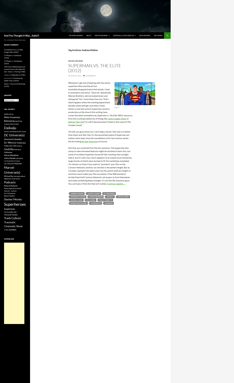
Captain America (9, 124)
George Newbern (96, 197)
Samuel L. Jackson (10, 191)
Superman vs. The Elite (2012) (94, 68)
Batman (8, 120)
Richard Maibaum (11, 186)
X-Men (6, 230)
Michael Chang (77, 200)
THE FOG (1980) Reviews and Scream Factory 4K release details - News (14, 69)
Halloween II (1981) (18, 75)
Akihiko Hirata (9, 114)
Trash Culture (12, 218)
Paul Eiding (90, 200)
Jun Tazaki (7, 161)
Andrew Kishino (77, 193)
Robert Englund (9, 188)
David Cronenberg (10, 131)
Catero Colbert (93, 193)
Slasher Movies (13, 199)
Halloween (8, 152)
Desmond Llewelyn (13, 139)
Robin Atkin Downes (79, 203)
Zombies (12, 229)
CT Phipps (7, 55)
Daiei (17, 124)
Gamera (19, 146)
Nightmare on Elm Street (12, 179)
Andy (6, 84)
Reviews (79, 61)
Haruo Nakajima (11, 155)
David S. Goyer (21, 131)
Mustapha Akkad (19, 176)
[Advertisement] (14, 283)
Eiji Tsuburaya (19, 142)
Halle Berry (17, 149)
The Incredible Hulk (10, 212)
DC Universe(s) (109, 193)
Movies (71, 61)
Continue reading (116, 183)
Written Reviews (101, 35)
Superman (109, 203)
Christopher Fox (10, 50)
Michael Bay (9, 176)
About (88, 35)
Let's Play (7, 164)
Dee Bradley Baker (78, 197)
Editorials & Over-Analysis (123, 35)
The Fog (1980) (19, 72)
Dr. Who (8, 142)
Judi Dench (19, 158)
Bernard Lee (17, 121)
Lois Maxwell (16, 163)
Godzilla (9, 149)
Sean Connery (9, 196)
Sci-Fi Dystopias (9, 193)
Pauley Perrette (105, 200)
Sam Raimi (17, 188)
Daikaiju (10, 128)
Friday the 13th (10, 146)
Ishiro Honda (9, 158)
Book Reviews (144, 35)
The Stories (158, 35)
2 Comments (90, 76)
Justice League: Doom (117, 118)
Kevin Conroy (15, 161)
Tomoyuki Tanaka (11, 215)
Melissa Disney (123, 197)
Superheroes (96, 203)
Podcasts (10, 182)
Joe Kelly (110, 197)
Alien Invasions (12, 117)
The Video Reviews (76, 35)
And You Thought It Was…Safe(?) (21, 35)
